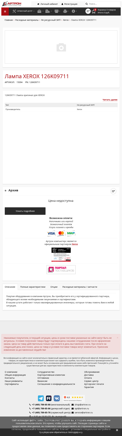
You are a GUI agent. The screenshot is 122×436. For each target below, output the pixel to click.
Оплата (88, 377)
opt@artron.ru (82, 408)
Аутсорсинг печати (94, 384)
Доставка (89, 374)
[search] (87, 4)
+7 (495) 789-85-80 (41, 404)
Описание (10, 286)
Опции (53, 286)
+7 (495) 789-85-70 (41, 412)
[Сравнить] (113, 191)
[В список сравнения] (88, 11)
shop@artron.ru (83, 404)
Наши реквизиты (13, 381)
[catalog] (5, 11)
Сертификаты (12, 384)
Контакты (10, 377)
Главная (9, 20)
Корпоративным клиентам (51, 374)
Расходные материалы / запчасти (79, 286)
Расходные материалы (27, 20)
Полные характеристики (32, 286)
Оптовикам (43, 377)
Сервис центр (91, 381)
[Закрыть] (117, 430)
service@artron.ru (84, 412)
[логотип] (12, 3)
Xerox (66, 20)
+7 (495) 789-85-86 (41, 408)
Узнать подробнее (25, 211)
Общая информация (15, 374)
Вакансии (42, 381)
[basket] (106, 11)
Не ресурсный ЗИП (51, 20)
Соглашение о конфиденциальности (56, 384)
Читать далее (110, 99)
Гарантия (89, 387)
